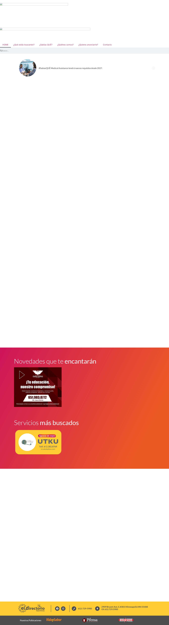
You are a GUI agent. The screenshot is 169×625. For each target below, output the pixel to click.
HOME (5, 44)
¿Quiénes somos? (65, 44)
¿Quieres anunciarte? (88, 44)
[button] (153, 68)
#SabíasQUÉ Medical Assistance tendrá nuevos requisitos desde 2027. (71, 68)
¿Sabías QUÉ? (45, 44)
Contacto (107, 44)
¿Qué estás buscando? (23, 44)
